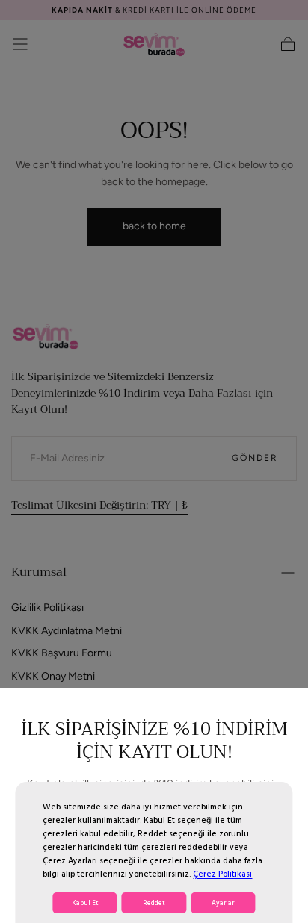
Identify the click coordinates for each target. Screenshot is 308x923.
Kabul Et (85, 903)
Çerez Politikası (222, 874)
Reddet (154, 903)
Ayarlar (223, 903)
